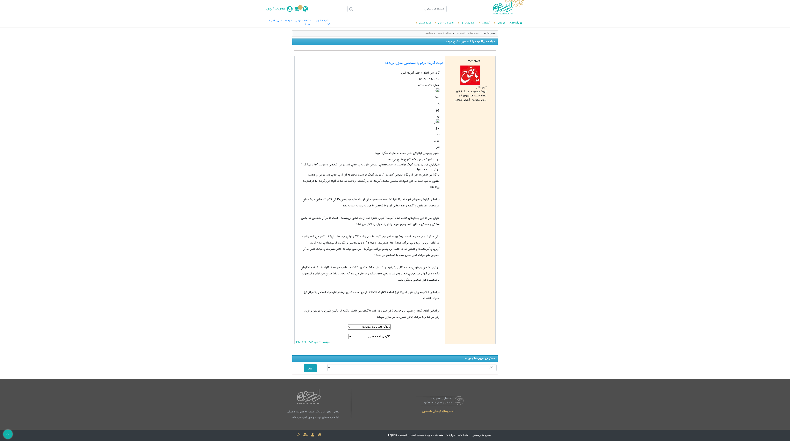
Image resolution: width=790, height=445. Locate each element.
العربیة (403, 435)
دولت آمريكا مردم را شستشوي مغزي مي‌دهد (414, 63)
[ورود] (313, 435)
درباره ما (450, 435)
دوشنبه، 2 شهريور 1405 (322, 22)
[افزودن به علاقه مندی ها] (298, 435)
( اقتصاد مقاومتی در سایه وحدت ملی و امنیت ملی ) (289, 22)
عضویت (280, 8)
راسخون (514, 23)
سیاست (429, 33)
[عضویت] (306, 435)
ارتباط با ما (463, 435)
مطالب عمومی (444, 33)
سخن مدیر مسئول (481, 435)
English (392, 435)
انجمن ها (460, 33)
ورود (269, 8)
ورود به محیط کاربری (421, 435)
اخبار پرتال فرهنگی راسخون (438, 411)
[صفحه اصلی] (319, 435)
